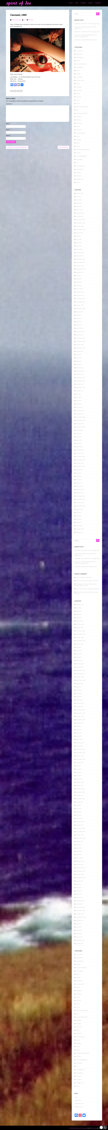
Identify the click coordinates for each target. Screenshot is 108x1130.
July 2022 (78, 354)
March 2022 (79, 368)
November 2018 (80, 499)
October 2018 (80, 502)
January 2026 (79, 216)
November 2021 (80, 381)
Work (78, 182)
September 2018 (80, 506)
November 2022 (80, 341)
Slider (78, 146)
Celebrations (80, 67)
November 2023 (80, 302)
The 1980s (19, 91)
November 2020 (80, 420)
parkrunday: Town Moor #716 (82, 23)
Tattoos (79, 153)
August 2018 (79, 509)
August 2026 (79, 193)
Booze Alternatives (82, 64)
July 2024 (78, 275)
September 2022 (80, 348)
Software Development (83, 149)
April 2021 (79, 404)
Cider (78, 70)
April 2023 (79, 325)
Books (78, 60)
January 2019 (79, 493)
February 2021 (80, 410)
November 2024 (80, 262)
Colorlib (89, 1128)
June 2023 (79, 318)
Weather (79, 172)
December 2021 (80, 377)
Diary (78, 83)
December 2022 (80, 338)
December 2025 (80, 219)
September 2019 (80, 466)
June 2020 (79, 437)
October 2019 (80, 463)
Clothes (79, 74)
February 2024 (80, 292)
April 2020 (79, 443)
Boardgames (80, 57)
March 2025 (79, 249)
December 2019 (80, 456)
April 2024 (79, 285)
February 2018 (80, 529)
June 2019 (79, 476)
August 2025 (79, 233)
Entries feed (77, 1100)
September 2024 (80, 269)
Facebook (83, 3)
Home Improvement (82, 113)
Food (78, 103)
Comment (9, 104)
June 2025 (79, 239)
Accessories (80, 51)
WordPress (99, 1128)
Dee (24, 20)
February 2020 (80, 450)
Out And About (81, 133)
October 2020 (80, 423)
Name (8, 123)
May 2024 (79, 282)
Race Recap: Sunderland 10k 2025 (90, 589)
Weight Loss (80, 179)
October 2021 (80, 384)
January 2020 (79, 453)
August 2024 (79, 272)
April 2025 (79, 246)
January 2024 (79, 295)
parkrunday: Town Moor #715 (82, 31)
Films (78, 100)
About (71, 3)
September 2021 (80, 387)
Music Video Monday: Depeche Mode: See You (85, 584)
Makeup (79, 120)
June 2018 (79, 516)
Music (78, 126)
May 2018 (79, 519)
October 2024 (80, 265)
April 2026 (79, 206)
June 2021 (79, 397)
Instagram (98, 3)
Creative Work (80, 80)
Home (76, 3)
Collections (80, 77)
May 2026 (79, 203)
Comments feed (78, 1103)
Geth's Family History (82, 107)
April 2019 (79, 483)
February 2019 (80, 489)
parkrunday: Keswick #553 (81, 40)
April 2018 (79, 522)
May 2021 (79, 400)
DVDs (78, 93)
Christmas (13, 91)
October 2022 (80, 344)
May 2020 (79, 440)
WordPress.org (78, 1107)
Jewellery (79, 116)
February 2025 (80, 252)
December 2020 (80, 417)
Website (8, 135)
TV (77, 162)
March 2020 (79, 446)
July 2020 (78, 433)
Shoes (78, 143)
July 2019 (78, 473)
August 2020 (79, 430)
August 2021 (79, 391)
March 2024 (79, 289)
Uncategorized (80, 166)
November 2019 (80, 460)
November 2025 (80, 223)
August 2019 (79, 470)
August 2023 (79, 312)
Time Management (82, 156)
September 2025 (80, 229)
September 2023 (80, 308)
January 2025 (79, 256)
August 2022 (79, 351)
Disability (79, 87)
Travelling (79, 159)
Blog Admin (80, 54)
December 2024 (80, 259)
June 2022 (79, 358)
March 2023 (79, 328)
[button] (103, 1127)
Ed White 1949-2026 (86, 577)
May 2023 (79, 321)
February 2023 (80, 331)
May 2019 (79, 479)
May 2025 (79, 242)
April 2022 (79, 364)
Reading (79, 139)
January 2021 (79, 414)
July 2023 (78, 315)
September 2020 (80, 427)
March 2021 (79, 407)
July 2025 (78, 236)
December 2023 (80, 298)
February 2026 (80, 213)
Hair (78, 110)
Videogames (80, 169)
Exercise (79, 97)
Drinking (79, 90)
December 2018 (80, 496)
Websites (79, 176)
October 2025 (80, 226)
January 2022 (79, 374)
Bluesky (91, 3)
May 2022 (79, 361)
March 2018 (79, 525)
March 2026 (79, 210)
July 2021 (78, 394)
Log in (76, 1097)
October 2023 (80, 305)
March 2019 (79, 486)
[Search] (97, 13)
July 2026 (78, 196)
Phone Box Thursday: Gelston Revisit (84, 27)
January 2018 (79, 532)
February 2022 (80, 371)
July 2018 (78, 512)
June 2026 (79, 200)
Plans (78, 136)
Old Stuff (30, 20)
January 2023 (79, 335)
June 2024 (79, 279)
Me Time (79, 123)
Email (8, 129)
